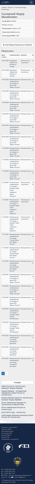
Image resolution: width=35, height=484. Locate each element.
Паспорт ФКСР (6, 435)
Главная (4, 7)
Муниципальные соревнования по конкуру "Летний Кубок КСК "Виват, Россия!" (15, 239)
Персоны (11, 7)
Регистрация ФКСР (7, 431)
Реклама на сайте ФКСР (9, 427)
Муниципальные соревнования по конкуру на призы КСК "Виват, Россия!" (15, 83)
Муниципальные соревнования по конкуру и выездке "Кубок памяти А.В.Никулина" (15, 313)
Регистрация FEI (6, 433)
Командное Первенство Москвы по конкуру (13, 63)
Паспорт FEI (5, 437)
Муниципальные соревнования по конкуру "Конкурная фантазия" (15, 339)
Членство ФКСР (6, 429)
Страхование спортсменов (9, 439)
